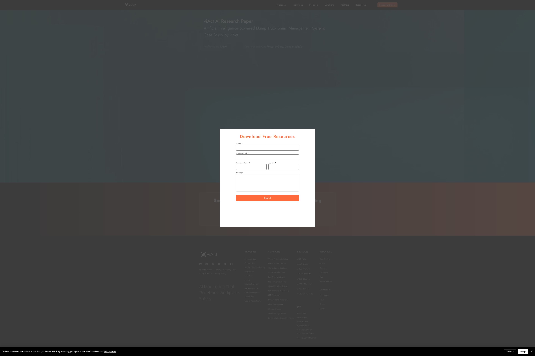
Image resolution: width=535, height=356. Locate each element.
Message (239, 173)
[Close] (531, 351)
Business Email (241, 153)
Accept (523, 351)
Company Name (242, 163)
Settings (510, 351)
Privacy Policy (110, 351)
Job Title (271, 163)
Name (238, 143)
